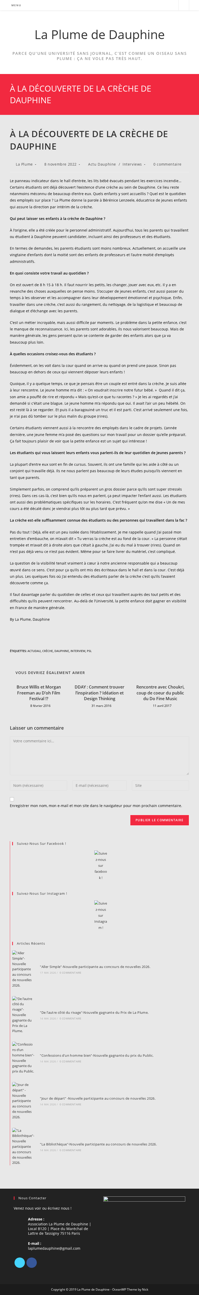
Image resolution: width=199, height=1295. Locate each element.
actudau (34, 651)
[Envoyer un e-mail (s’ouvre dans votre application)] (172, 5)
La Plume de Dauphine (99, 34)
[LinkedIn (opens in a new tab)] (165, 5)
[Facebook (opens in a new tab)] (158, 5)
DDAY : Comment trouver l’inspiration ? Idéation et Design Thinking (99, 692)
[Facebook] (31, 1262)
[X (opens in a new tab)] (151, 5)
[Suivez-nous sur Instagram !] (100, 915)
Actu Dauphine (102, 164)
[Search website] (183, 5)
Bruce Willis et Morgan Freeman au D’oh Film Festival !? (39, 692)
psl (89, 651)
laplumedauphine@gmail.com (54, 1248)
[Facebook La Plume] (100, 865)
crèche (47, 651)
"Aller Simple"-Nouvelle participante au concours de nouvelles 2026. (95, 966)
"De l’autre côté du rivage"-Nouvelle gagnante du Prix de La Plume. (94, 1012)
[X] (20, 1262)
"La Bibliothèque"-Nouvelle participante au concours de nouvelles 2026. (98, 1144)
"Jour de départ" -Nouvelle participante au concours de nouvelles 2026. (97, 1098)
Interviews (132, 164)
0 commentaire (167, 164)
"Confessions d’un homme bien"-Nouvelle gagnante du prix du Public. (96, 1055)
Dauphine (61, 651)
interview (77, 651)
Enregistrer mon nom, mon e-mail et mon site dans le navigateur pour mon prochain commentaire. (96, 805)
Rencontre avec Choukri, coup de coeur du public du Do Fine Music (160, 692)
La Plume (24, 164)
